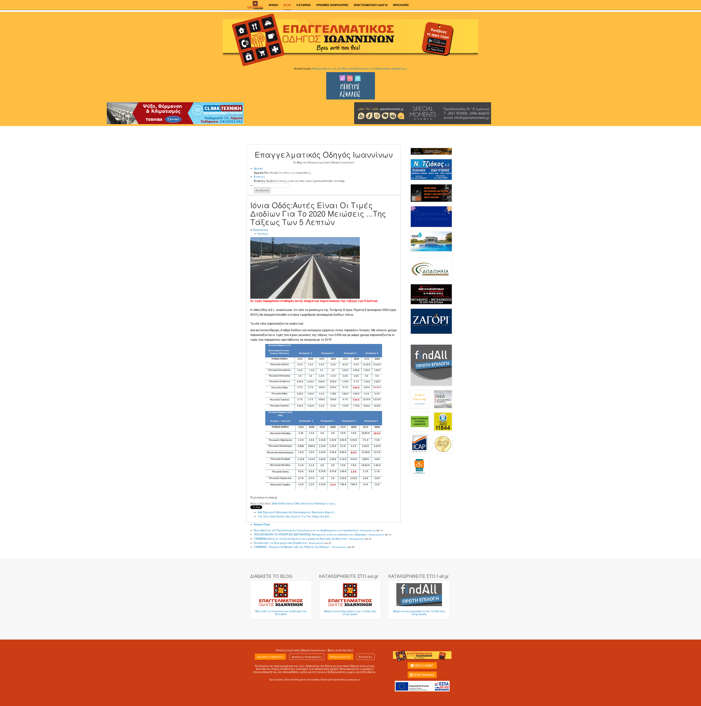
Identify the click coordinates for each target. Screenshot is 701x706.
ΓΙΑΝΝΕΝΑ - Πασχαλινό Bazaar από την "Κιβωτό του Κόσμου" (292, 547)
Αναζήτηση (262, 190)
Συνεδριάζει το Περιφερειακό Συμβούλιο (280, 543)
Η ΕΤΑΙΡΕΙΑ (303, 5)
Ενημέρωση (260, 229)
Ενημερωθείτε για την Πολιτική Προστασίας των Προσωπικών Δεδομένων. (359, 68)
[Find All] (431, 365)
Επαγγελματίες (340, 657)
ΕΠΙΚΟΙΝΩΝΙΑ (424, 674)
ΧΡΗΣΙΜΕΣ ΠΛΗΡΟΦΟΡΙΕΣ (332, 5)
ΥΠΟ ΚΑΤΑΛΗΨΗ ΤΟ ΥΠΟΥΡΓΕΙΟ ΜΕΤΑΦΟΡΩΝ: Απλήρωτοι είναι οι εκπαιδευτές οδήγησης (310, 534)
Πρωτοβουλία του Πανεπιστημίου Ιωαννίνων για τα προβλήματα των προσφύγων (306, 530)
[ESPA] (422, 685)
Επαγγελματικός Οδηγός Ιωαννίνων (300, 650)
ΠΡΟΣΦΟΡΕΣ (401, 5)
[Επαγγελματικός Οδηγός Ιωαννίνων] (254, 4)
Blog (287, 5)
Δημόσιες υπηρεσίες (270, 657)
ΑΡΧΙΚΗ (273, 5)
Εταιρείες (365, 657)
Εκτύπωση (263, 233)
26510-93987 (424, 665)
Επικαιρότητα (368, 530)
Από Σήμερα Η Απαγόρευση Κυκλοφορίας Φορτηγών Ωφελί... (297, 512)
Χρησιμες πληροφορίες (307, 657)
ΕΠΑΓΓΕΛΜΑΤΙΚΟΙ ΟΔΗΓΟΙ (371, 5)
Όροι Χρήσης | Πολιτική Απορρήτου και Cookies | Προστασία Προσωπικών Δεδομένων (314, 679)
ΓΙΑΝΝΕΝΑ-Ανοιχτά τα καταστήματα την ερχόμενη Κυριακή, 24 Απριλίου (300, 538)
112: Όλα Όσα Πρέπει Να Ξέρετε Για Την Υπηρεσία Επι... (295, 516)
